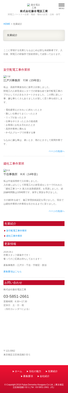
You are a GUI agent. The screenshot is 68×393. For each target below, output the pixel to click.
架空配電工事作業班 (16, 230)
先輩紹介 (53, 371)
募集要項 (28, 376)
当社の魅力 (35, 371)
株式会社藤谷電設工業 (34, 11)
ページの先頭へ (57, 151)
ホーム (18, 371)
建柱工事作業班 (14, 236)
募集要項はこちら (12, 271)
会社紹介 (45, 376)
